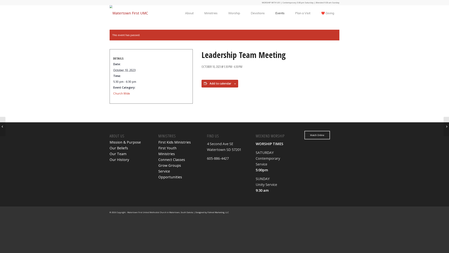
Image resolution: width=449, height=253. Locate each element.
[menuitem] (189, 13)
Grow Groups (169, 165)
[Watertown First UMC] (129, 13)
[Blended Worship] (2, 126)
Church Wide (121, 93)
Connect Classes (171, 159)
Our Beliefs (119, 148)
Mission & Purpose (125, 142)
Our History (119, 159)
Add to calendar (220, 83)
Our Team (118, 153)
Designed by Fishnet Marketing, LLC (212, 212)
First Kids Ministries (174, 142)
